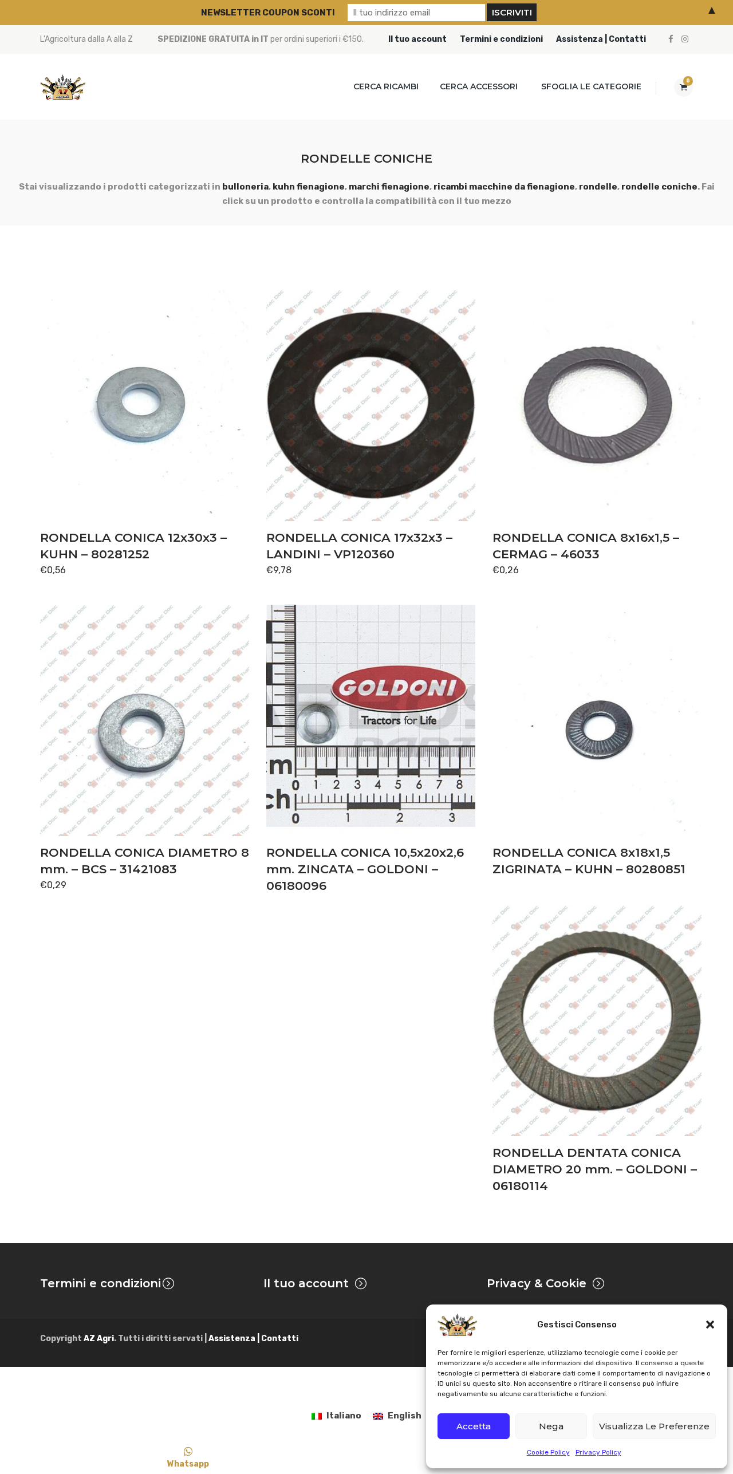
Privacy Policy (598, 1452)
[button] (710, 1324)
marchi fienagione (389, 187)
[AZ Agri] (63, 87)
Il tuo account (417, 39)
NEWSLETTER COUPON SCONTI (268, 12)
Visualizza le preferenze (654, 1426)
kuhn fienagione (309, 187)
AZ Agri (99, 1338)
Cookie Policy (548, 1452)
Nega (551, 1426)
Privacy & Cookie (536, 1283)
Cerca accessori (479, 86)
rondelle (598, 187)
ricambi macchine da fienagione (504, 187)
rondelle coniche (659, 187)
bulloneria (245, 187)
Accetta (473, 1426)
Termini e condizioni (501, 39)
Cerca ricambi (386, 86)
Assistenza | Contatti (601, 39)
